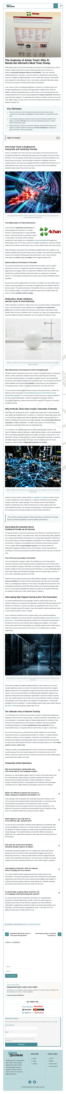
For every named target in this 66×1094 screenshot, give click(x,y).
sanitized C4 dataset (41, 497)
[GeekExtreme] (10, 5)
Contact (35, 1063)
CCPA (51, 1058)
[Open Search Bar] (55, 5)
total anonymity (41, 240)
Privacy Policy (53, 1066)
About (34, 1061)
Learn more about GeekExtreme (15, 995)
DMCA (51, 1061)
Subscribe (21, 1044)
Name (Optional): (9, 1025)
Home (34, 1058)
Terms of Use (53, 1063)
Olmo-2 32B (12, 706)
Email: (7, 1032)
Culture (37, 924)
